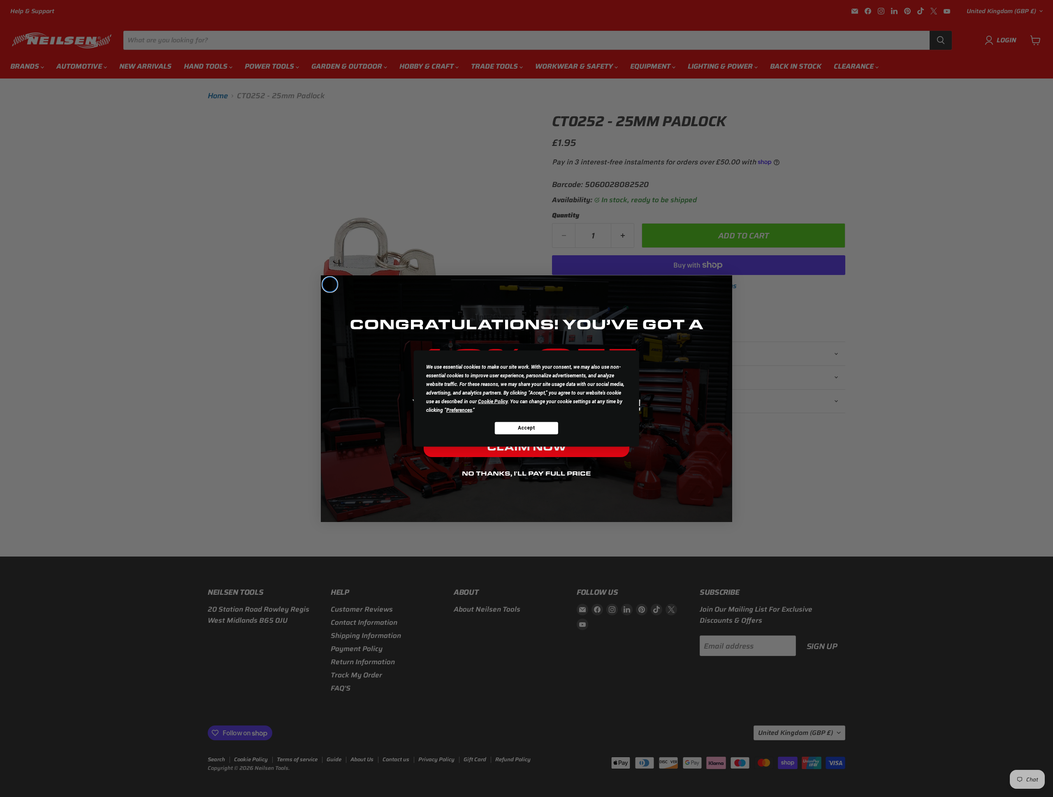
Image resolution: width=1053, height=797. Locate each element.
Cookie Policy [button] (493, 401)
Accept (526, 428)
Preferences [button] (459, 410)
